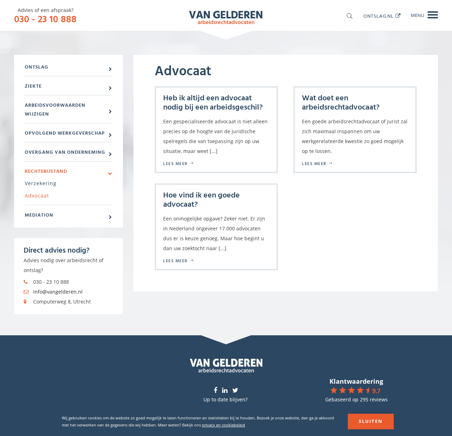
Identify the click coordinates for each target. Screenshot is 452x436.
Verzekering (40, 183)
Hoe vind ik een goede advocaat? (201, 199)
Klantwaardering (356, 381)
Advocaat (37, 195)
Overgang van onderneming (65, 151)
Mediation (39, 214)
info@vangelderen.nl (58, 291)
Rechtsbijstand (46, 171)
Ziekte (33, 85)
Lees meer (175, 163)
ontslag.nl (378, 15)
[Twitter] (235, 390)
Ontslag (36, 66)
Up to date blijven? (225, 399)
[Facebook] (215, 390)
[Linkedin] (224, 390)
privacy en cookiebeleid (223, 425)
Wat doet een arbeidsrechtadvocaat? (341, 102)
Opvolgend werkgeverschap (65, 132)
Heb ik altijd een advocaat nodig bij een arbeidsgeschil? (213, 102)
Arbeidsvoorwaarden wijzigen (55, 109)
